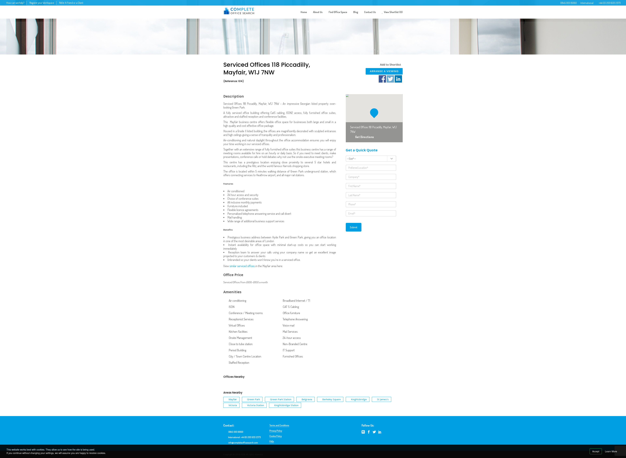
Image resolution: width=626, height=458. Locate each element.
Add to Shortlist (390, 64)
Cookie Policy (275, 436)
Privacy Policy (275, 430)
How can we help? (15, 2)
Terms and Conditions (279, 425)
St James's (383, 399)
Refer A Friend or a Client (71, 2)
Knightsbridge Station (286, 405)
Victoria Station (255, 405)
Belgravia (307, 399)
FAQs (271, 441)
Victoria (233, 405)
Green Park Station (280, 399)
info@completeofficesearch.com (243, 442)
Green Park (253, 399)
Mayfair (233, 399)
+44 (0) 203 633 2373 (610, 3)
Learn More (611, 451)
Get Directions (364, 137)
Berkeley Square (331, 399)
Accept (595, 451)
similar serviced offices (242, 266)
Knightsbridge (359, 399)
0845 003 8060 (568, 3)
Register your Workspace (42, 2)
